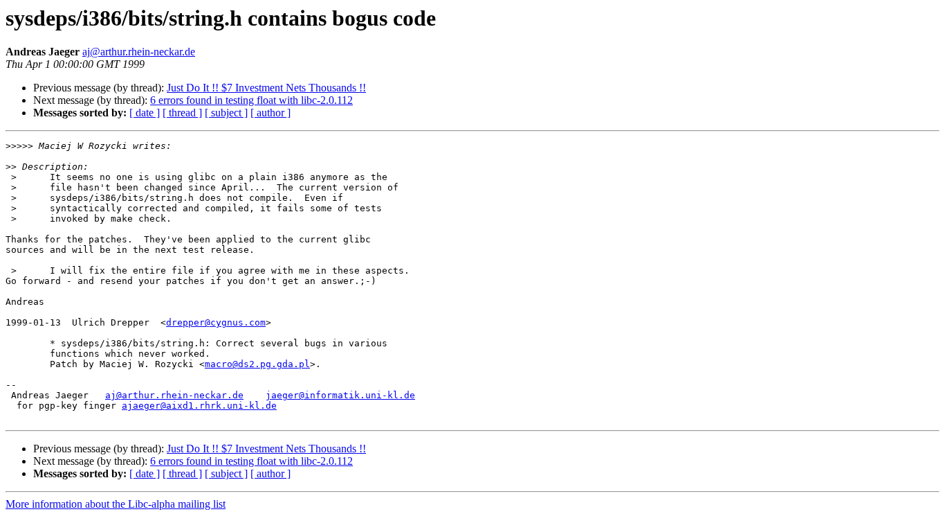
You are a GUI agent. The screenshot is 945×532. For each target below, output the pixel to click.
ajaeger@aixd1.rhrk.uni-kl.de (199, 405)
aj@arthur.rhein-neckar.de (138, 51)
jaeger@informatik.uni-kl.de (340, 395)
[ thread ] (182, 112)
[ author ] (270, 112)
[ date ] (144, 112)
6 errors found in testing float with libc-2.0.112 (251, 100)
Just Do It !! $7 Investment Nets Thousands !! (266, 88)
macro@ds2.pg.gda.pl (257, 364)
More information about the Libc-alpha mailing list (116, 504)
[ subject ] (226, 112)
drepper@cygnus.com (216, 322)
